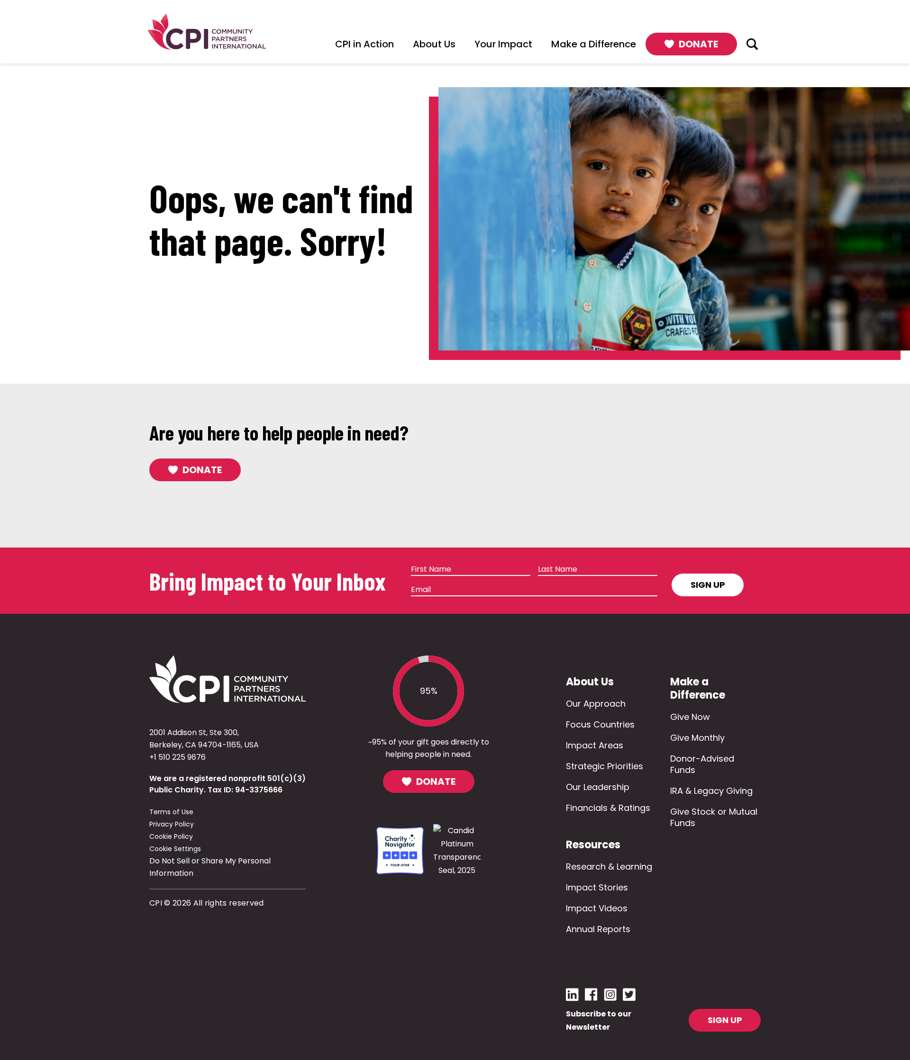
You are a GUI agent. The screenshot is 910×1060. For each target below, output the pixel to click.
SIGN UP (725, 1020)
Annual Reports (598, 929)
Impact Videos (597, 908)
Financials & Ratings (608, 808)
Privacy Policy (171, 824)
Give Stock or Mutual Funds (713, 817)
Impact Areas (594, 745)
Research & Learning (609, 866)
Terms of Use (171, 812)
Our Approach (596, 704)
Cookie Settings (175, 848)
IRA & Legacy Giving (711, 791)
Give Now (690, 717)
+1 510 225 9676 (177, 757)
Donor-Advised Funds (702, 764)
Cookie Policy (171, 836)
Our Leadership (597, 787)
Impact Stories (597, 887)
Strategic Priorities (604, 766)
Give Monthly (697, 738)
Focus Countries (600, 724)
